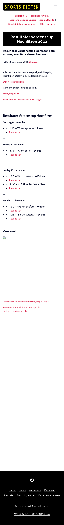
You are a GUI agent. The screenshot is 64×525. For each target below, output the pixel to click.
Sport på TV (21, 16)
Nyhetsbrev (29, 495)
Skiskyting (34, 62)
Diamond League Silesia (23, 20)
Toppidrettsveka (40, 16)
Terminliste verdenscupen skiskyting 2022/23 (26, 301)
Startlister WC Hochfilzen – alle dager (22, 99)
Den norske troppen (13, 81)
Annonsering (35, 490)
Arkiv (19, 495)
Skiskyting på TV (11, 93)
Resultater (15, 132)
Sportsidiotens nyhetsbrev (22, 24)
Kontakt (22, 490)
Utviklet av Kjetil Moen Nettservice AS (32, 514)
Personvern (49, 490)
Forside (12, 490)
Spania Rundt (46, 20)
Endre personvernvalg (49, 495)
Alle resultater (48, 24)
